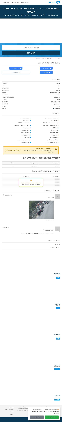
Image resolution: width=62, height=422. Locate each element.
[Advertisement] (31, 30)
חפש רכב (31, 53)
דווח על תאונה (46, 68)
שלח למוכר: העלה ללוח (12, 150)
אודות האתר (10, 407)
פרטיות (11, 412)
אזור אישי (6, 2)
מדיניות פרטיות (37, 417)
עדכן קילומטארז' (16, 68)
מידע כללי (46, 72)
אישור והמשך (52, 417)
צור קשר (11, 414)
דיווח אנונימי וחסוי (15, 72)
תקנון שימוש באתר (9, 409)
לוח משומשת (25, 2)
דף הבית (58, 58)
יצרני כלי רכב (15, 2)
